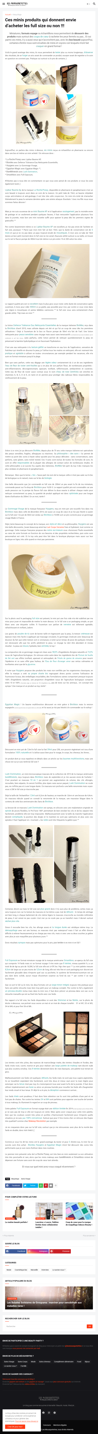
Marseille (34, 1270)
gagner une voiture (16, 1382)
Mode (9, 1270)
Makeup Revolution (37, 1121)
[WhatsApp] (41, 1185)
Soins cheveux (44, 1362)
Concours (47, 1425)
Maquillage (17, 15)
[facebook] (43, 1413)
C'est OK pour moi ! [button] (15, 1427)
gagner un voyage (36, 1382)
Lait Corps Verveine (55, 527)
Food (79, 1362)
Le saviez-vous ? (58, 1270)
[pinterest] (54, 1413)
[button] (3, 4)
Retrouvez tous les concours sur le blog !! (19, 1379)
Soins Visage (25, 1179)
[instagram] (49, 1413)
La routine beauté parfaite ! (16, 1222)
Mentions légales (60, 1425)
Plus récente (9, 1236)
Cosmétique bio (21, 1270)
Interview (45, 1270)
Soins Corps (22, 1362)
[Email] (51, 1185)
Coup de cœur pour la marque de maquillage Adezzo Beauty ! (79, 1223)
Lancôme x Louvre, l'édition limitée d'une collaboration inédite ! (47, 1225)
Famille (23, 1366)
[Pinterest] (46, 1185)
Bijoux (87, 1362)
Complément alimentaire (63, 1362)
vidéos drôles (30, 1384)
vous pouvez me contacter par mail (26, 1348)
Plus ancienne (88, 1236)
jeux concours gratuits (62, 1382)
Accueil (8, 15)
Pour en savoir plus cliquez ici (26, 1421)
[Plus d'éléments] (56, 1185)
